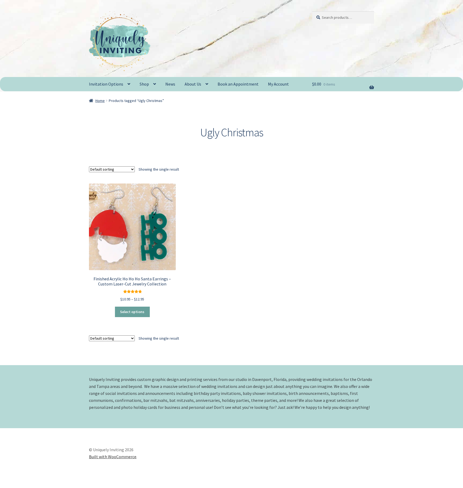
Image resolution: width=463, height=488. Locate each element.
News (170, 84)
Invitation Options (106, 84)
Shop (144, 84)
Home (100, 100)
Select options (132, 311)
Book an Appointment (238, 84)
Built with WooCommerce (112, 456)
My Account (278, 84)
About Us (193, 84)
